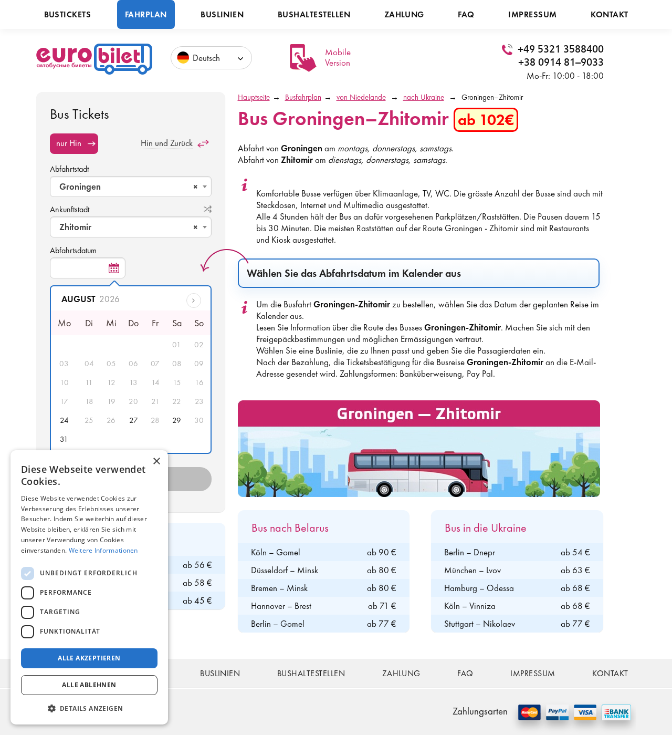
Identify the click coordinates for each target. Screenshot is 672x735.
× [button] (156, 461)
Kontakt (609, 14)
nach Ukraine (423, 97)
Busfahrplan (303, 97)
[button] (89, 708)
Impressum (532, 14)
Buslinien (222, 14)
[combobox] (131, 186)
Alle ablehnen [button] (89, 684)
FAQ (466, 14)
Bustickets (67, 14)
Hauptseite (254, 97)
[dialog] (89, 587)
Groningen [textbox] (128, 186)
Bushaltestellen (314, 14)
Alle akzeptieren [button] (89, 658)
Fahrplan (146, 14)
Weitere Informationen (103, 550)
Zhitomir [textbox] (128, 227)
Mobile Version (338, 57)
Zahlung (404, 14)
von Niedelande (361, 97)
